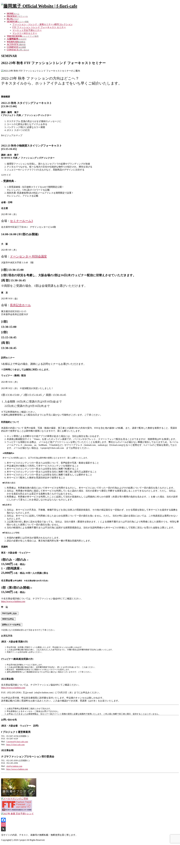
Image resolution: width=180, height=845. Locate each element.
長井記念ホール (20, 305)
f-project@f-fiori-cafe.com (17, 741)
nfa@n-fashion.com (14, 766)
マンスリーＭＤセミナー (24, 33)
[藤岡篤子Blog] (18, 796)
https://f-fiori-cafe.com (15, 744)
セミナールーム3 (21, 220)
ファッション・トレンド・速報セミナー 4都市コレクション (42, 24)
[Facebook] (90, 820)
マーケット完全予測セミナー (27, 30)
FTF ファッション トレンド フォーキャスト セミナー (39, 27)
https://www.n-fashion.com (13, 601)
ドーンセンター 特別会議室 (28, 256)
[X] (90, 829)
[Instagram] (90, 824)
